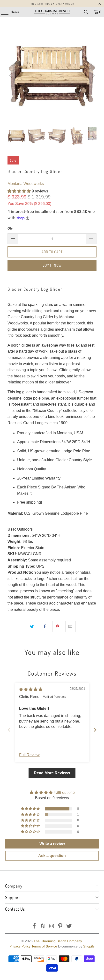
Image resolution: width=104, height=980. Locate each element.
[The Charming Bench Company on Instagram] (51, 926)
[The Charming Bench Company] (52, 12)
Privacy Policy (19, 946)
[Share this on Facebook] (45, 626)
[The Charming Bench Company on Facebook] (34, 926)
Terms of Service (44, 946)
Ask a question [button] (52, 856)
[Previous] (11, 75)
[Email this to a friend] (70, 626)
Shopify (89, 946)
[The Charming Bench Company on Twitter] (69, 926)
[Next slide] (95, 729)
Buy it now (52, 265)
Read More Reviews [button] (52, 773)
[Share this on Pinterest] (57, 626)
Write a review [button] (52, 844)
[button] (19, 191)
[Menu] (2, 12)
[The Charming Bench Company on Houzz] (43, 926)
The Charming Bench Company (58, 941)
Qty (10, 228)
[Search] (86, 12)
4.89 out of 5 (64, 792)
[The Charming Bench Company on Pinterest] (60, 926)
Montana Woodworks (25, 184)
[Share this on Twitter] (32, 626)
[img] (30, 689)
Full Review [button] (29, 755)
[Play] (52, 75)
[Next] (93, 75)
